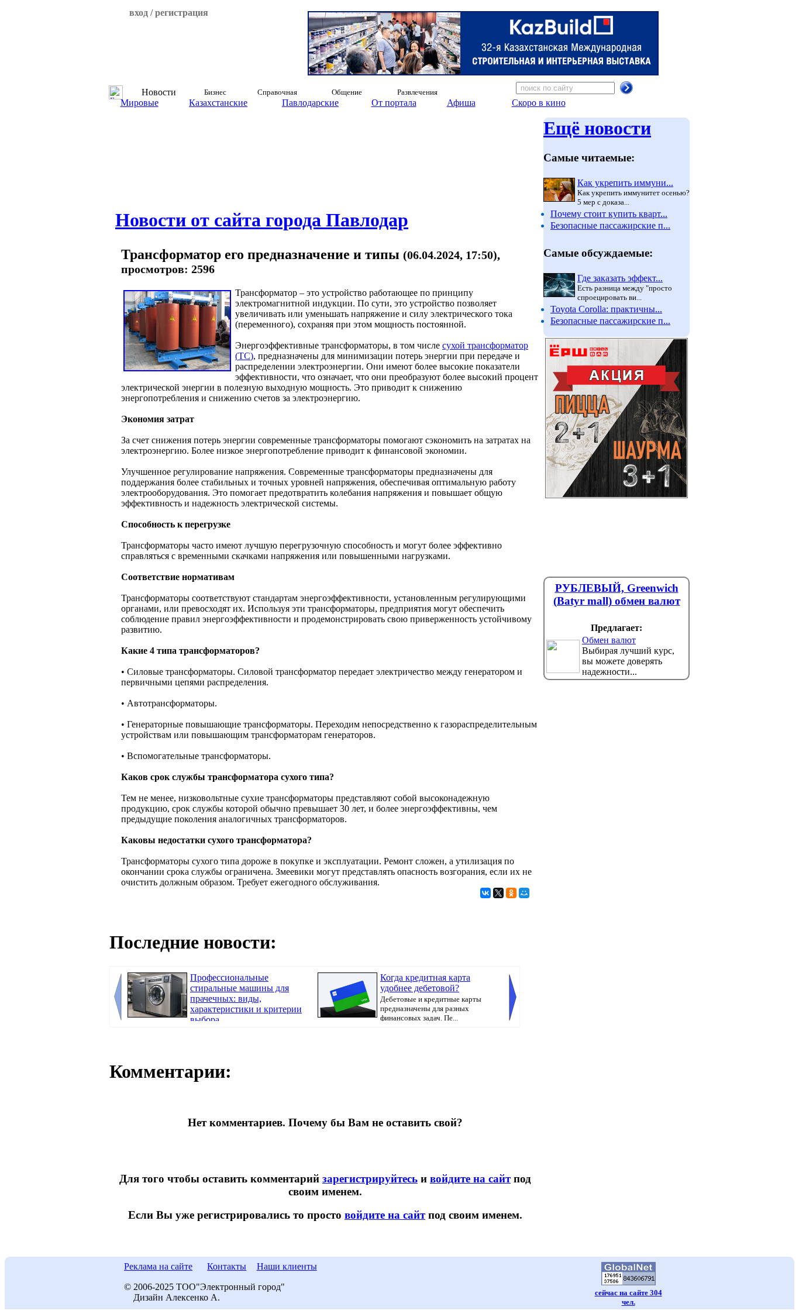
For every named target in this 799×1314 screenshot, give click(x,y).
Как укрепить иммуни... (625, 183)
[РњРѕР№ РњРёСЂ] (524, 893)
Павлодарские (310, 103)
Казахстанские (218, 103)
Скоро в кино (539, 103)
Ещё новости (597, 128)
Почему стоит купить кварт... (608, 214)
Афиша (461, 103)
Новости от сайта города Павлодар (261, 219)
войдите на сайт (470, 1178)
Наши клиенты (287, 1266)
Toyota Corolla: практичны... (606, 309)
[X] (498, 893)
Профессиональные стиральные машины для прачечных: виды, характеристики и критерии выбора (246, 998)
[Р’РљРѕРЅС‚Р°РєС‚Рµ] (485, 893)
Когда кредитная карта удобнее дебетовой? (425, 982)
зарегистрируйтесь (370, 1178)
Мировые (139, 103)
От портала (393, 103)
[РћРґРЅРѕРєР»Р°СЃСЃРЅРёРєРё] (511, 893)
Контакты (226, 1266)
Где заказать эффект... (620, 278)
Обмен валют (609, 640)
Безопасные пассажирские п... (610, 225)
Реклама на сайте (158, 1266)
